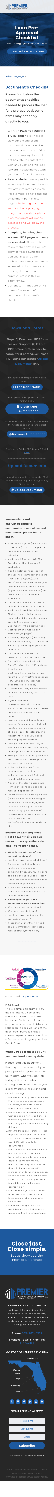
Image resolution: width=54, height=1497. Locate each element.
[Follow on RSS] (42, 1401)
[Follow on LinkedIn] (30, 1401)
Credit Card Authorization (28, 409)
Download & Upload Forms (27, 51)
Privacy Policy (35, 1473)
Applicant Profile (29, 387)
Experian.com (31, 996)
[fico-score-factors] (27, 989)
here (27, 452)
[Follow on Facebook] (24, 1401)
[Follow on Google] (36, 1401)
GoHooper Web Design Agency (33, 1477)
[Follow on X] (12, 1401)
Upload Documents (29, 490)
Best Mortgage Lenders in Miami (27, 43)
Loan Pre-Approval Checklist (27, 32)
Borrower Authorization (28, 434)
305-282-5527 (32, 1333)
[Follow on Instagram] (18, 1401)
